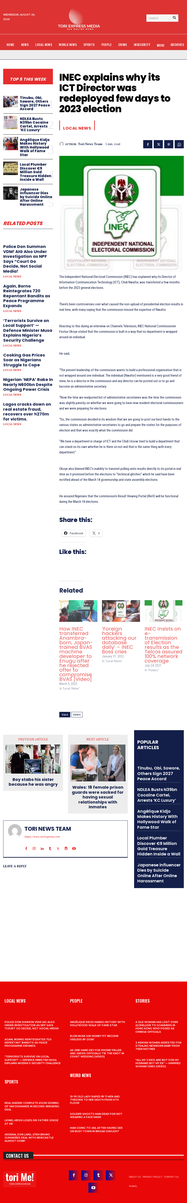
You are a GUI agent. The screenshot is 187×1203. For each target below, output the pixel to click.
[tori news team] (62, 144)
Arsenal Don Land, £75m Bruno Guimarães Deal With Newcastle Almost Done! (29, 1138)
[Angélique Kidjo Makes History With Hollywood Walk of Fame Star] (10, 143)
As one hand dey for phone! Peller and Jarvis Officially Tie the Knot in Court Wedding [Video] (97, 1053)
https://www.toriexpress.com (42, 836)
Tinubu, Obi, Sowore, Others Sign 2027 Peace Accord (35, 103)
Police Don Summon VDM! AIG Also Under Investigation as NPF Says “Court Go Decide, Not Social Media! (25, 259)
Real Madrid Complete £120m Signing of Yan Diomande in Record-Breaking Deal (32, 1106)
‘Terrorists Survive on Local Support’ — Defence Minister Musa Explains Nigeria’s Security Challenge (27, 330)
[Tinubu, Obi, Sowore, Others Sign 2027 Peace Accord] (10, 101)
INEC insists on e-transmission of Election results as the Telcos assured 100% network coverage (163, 644)
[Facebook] (147, 143)
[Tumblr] (50, 844)
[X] (158, 143)
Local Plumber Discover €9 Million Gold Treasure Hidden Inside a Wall (35, 172)
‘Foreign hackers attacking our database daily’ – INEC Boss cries (119, 640)
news (77, 714)
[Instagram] (34, 844)
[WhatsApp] (179, 143)
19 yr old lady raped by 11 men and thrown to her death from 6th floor (95, 1100)
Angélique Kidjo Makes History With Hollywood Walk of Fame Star (34, 147)
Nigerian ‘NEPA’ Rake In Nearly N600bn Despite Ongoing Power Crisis (28, 384)
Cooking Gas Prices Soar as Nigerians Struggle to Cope (24, 360)
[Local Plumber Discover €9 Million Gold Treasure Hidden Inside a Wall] (10, 168)
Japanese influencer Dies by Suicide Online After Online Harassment (36, 197)
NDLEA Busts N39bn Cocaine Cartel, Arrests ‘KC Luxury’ (34, 124)
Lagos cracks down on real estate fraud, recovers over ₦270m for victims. (27, 411)
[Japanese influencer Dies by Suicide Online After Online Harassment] (10, 193)
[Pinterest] (168, 143)
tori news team (90, 144)
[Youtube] (74, 844)
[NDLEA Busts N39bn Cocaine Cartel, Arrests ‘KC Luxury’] (10, 122)
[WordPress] (66, 844)
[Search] (174, 18)
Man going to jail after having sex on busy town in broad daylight (96, 1129)
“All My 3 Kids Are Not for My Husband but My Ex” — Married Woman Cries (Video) (158, 1063)
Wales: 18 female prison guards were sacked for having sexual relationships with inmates (98, 797)
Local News (12, 276)
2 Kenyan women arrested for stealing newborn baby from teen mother (158, 1046)
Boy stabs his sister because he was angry (33, 782)
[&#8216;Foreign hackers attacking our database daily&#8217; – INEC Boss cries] (121, 611)
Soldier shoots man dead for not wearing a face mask (96, 1115)
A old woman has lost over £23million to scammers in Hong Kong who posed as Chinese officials (156, 1026)
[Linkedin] (42, 844)
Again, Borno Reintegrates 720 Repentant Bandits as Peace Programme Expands (26, 296)
